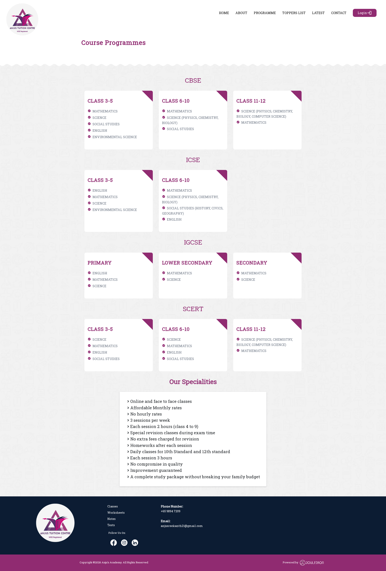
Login (365, 12)
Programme (265, 13)
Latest (318, 13)
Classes (112, 506)
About (241, 13)
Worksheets (116, 512)
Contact (338, 13)
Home (225, 12)
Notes (111, 519)
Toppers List (294, 13)
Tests (111, 525)
